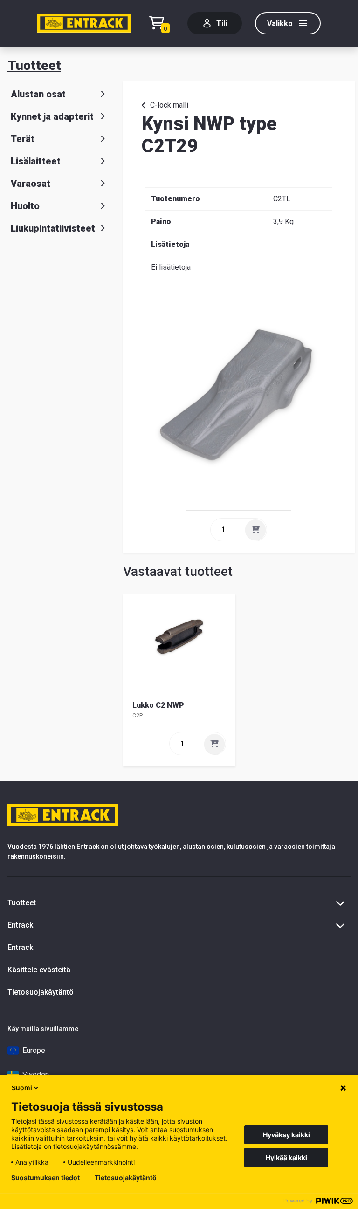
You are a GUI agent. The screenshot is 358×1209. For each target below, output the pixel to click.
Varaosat (30, 183)
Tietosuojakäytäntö (40, 992)
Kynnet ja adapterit (52, 116)
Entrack (20, 947)
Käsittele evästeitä (38, 969)
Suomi (22, 1088)
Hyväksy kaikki (286, 1135)
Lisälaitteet (36, 161)
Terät (22, 138)
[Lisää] (255, 529)
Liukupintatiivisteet (53, 228)
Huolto (25, 206)
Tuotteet (34, 65)
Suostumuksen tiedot (45, 1178)
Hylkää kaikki (286, 1157)
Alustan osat (38, 94)
